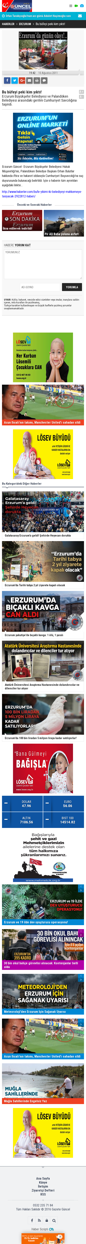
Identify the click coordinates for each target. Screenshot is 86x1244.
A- (81, 97)
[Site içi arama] (54, 1220)
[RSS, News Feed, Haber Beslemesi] (39, 1220)
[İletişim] (80, 16)
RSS (43, 1194)
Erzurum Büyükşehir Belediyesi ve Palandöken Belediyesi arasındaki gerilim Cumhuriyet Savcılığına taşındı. (39, 100)
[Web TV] (76, 6)
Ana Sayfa (43, 1178)
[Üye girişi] (46, 1220)
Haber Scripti (39, 1229)
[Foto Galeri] (82, 6)
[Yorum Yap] (44, 80)
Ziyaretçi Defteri (43, 1190)
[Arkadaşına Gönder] (29, 80)
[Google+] (22, 80)
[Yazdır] (37, 80)
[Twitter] (14, 80)
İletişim (43, 1186)
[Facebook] (7, 80)
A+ (81, 92)
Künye (43, 1182)
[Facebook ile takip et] (32, 1220)
